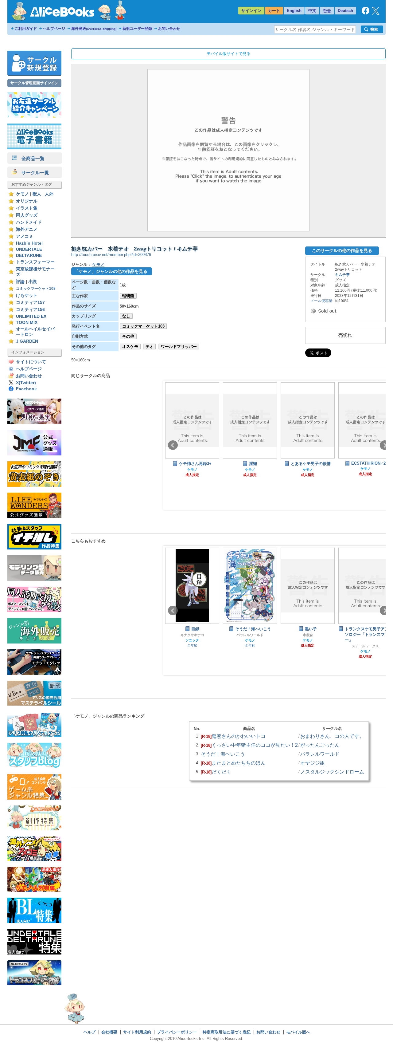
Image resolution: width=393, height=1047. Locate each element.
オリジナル (26, 201)
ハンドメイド (29, 222)
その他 (128, 336)
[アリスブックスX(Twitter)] (375, 13)
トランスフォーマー (35, 262)
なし (126, 316)
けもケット (26, 295)
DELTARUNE (29, 255)
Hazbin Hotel (29, 243)
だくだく (221, 771)
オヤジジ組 (312, 763)
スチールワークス (365, 646)
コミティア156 (30, 309)
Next (385, 445)
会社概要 (109, 1032)
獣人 (37, 194)
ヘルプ (89, 1032)
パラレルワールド (249, 635)
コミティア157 (30, 302)
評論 (20, 281)
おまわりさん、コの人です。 (332, 736)
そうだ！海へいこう (223, 754)
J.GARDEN (27, 341)
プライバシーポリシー (177, 1032)
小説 (32, 281)
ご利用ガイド (26, 28)
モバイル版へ (298, 1032)
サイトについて (31, 362)
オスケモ (130, 346)
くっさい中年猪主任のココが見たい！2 (255, 745)
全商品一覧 (31, 158)
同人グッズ (26, 215)
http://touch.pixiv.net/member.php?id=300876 (111, 254)
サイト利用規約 (137, 1032)
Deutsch (345, 10)
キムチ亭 (342, 275)
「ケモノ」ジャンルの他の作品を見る (110, 271)
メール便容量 (321, 301)
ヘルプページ (54, 28)
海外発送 (93, 28)
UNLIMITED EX (31, 316)
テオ (150, 346)
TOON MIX (26, 322)
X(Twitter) (26, 382)
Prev (173, 445)
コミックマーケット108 (36, 288)
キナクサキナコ (192, 635)
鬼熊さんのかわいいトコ (239, 736)
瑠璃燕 (128, 295)
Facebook (26, 389)
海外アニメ (26, 229)
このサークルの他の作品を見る (342, 250)
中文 (312, 10)
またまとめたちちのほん (239, 763)
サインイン (251, 10)
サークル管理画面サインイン (34, 83)
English (294, 10)
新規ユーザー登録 (137, 28)
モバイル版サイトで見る (229, 53)
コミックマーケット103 (143, 326)
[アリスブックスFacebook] (365, 13)
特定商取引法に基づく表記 (227, 1032)
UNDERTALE (29, 249)
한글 (327, 10)
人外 (49, 194)
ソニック (192, 640)
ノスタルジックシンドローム (332, 771)
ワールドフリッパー (179, 346)
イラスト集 (26, 208)
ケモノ (22, 194)
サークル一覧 (33, 172)
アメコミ (24, 236)
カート (274, 10)
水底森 (308, 635)
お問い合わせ (169, 28)
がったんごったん (320, 745)
